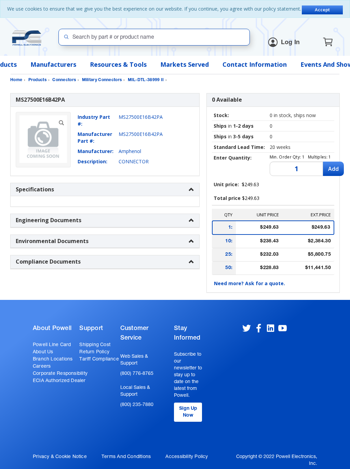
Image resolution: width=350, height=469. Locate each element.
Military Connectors (102, 80)
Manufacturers (53, 64)
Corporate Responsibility (60, 373)
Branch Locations (52, 359)
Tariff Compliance (99, 359)
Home (16, 80)
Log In (290, 43)
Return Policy (94, 352)
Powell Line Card (52, 345)
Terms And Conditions (126, 457)
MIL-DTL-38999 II (146, 80)
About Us (43, 352)
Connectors (64, 80)
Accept (322, 10)
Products (37, 80)
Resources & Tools (118, 64)
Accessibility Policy (186, 457)
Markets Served (184, 64)
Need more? (249, 283)
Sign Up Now (188, 412)
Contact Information (255, 64)
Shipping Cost (94, 345)
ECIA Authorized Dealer (59, 381)
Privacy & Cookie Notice (60, 457)
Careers (42, 366)
